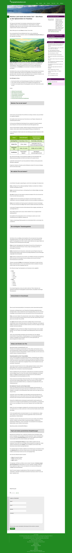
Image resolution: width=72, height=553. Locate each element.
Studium (61, 3)
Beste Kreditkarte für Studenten (36, 545)
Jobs (44, 3)
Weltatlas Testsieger (36, 544)
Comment (12, 513)
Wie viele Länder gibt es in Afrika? (36, 539)
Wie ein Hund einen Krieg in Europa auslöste (55, 54)
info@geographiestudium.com (37, 550)
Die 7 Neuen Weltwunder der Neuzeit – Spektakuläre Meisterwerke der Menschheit (54, 51)
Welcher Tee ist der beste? (16, 91)
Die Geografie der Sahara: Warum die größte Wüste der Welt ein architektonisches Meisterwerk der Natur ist (56, 45)
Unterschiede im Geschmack (17, 95)
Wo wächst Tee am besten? (16, 92)
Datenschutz (36, 549)
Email (11, 505)
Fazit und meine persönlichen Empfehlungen (20, 98)
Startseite (36, 546)
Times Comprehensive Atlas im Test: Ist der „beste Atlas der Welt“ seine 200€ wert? (56, 48)
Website (11, 509)
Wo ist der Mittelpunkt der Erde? (53, 75)
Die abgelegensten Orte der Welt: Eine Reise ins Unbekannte (55, 65)
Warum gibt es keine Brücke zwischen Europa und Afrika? (55, 57)
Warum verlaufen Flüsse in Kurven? (53, 69)
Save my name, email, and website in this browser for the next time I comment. (24, 526)
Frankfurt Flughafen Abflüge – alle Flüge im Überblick (54, 72)
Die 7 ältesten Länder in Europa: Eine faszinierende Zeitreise (56, 59)
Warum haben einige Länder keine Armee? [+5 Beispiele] (55, 67)
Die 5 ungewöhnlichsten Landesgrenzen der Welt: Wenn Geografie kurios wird (55, 62)
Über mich (53, 3)
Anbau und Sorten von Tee (16, 96)
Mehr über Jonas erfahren (55, 31)
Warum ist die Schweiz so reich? (53, 73)
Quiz (58, 3)
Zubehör (48, 3)
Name (11, 501)
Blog (37, 3)
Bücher (40, 3)
